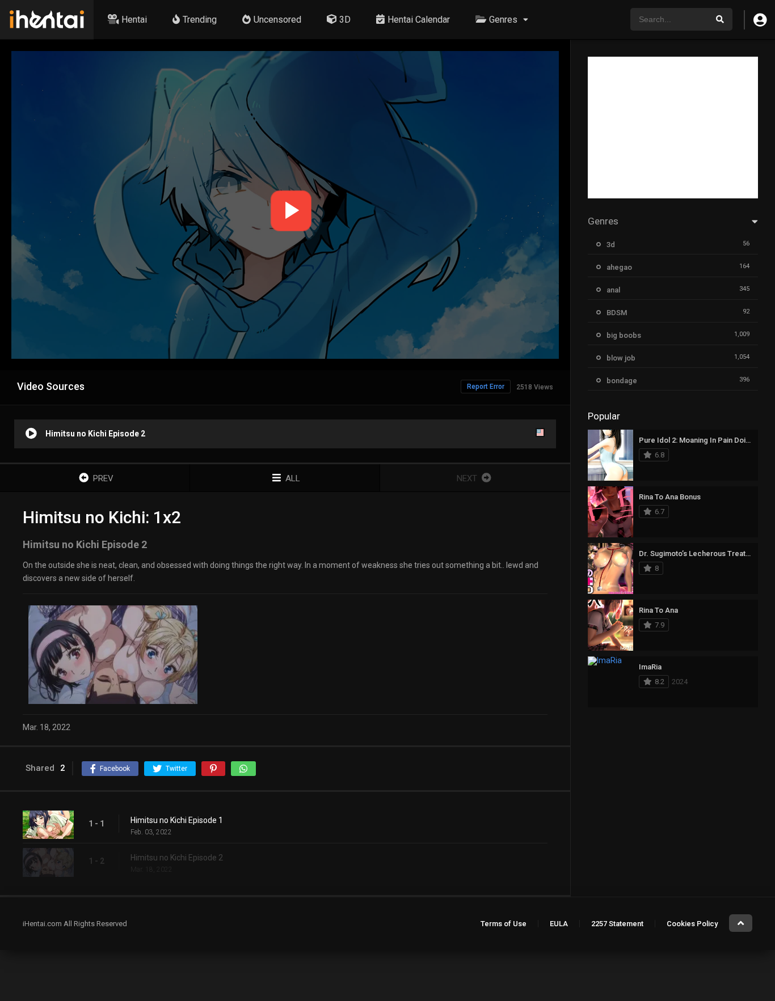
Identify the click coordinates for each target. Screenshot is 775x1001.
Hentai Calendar (418, 19)
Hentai (134, 19)
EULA (559, 923)
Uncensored (277, 19)
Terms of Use (504, 923)
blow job (620, 358)
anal (613, 290)
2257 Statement (617, 923)
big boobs (623, 335)
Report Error (485, 387)
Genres (503, 19)
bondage (621, 380)
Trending (200, 19)
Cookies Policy (692, 923)
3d (610, 244)
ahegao (619, 267)
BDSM (616, 312)
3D (345, 19)
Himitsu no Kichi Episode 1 (176, 820)
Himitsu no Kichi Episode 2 (176, 857)
